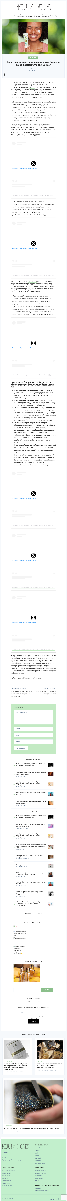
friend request (6, 1183)
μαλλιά (37, 1153)
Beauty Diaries (9, 1198)
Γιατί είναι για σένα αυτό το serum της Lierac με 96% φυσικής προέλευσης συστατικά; (49, 1065)
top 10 (37, 1180)
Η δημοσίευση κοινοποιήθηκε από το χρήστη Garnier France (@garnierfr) (34, 195)
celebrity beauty (6, 1180)
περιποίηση (33, 57)
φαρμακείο (38, 1158)
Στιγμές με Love (20, 865)
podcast (4, 1157)
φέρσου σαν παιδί (40, 1163)
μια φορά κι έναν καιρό (8, 1170)
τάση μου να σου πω (40, 1170)
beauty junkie (39, 1178)
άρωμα (37, 1155)
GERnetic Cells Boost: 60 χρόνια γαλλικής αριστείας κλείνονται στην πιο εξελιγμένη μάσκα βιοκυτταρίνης (15, 1066)
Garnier (32, 87)
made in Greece (6, 1173)
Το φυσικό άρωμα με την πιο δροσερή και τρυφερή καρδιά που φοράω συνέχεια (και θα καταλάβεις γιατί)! (31, 846)
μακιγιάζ (37, 1150)
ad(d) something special (42, 1190)
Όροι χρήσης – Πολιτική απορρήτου (12, 1160)
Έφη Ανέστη (34, 70)
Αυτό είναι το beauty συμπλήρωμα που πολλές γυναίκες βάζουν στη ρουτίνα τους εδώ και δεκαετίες (29, 893)
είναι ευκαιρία (39, 1175)
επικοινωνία (6, 1155)
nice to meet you (7, 1185)
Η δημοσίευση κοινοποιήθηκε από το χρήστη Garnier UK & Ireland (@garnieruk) (35, 275)
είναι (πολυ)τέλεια (40, 1173)
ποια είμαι (5, 1152)
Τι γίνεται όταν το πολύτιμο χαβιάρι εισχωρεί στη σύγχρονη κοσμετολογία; (32, 1128)
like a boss (38, 1160)
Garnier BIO (32, 281)
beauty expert (6, 1175)
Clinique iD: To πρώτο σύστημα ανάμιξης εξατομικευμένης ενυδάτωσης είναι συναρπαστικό (28, 903)
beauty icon (5, 1178)
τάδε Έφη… (38, 1188)
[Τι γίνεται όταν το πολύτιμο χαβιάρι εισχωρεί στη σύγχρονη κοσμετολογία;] (33, 1102)
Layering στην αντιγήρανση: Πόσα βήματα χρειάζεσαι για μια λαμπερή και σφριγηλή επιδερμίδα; (28, 835)
